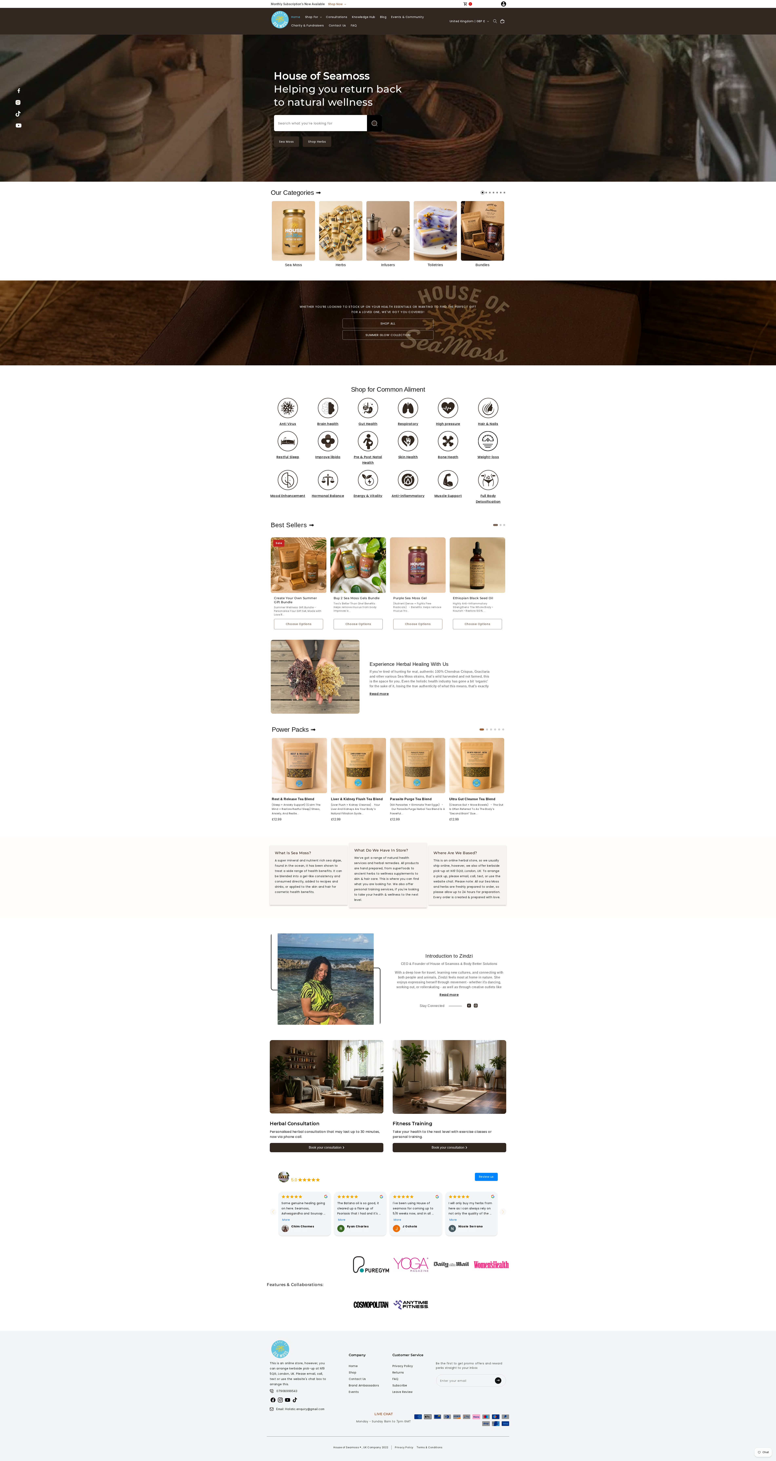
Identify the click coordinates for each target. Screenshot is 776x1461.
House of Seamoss (305, 1174)
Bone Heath (448, 457)
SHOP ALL (388, 323)
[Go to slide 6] (501, 192)
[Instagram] (476, 1005)
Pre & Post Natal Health (368, 460)
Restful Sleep (287, 457)
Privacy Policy (402, 1366)
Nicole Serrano (470, 1226)
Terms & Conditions (429, 1447)
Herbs (341, 265)
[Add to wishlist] (320, 541)
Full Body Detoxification (488, 498)
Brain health (327, 424)
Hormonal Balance (328, 495)
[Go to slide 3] (490, 192)
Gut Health (367, 424)
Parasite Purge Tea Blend (411, 799)
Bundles (482, 265)
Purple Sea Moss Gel (410, 598)
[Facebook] (469, 1005)
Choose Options (298, 624)
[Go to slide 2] (486, 192)
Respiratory (408, 424)
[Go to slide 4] (493, 192)
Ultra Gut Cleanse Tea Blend (472, 799)
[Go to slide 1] (482, 192)
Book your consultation (325, 1147)
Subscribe (399, 1385)
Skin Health (408, 457)
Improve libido (327, 457)
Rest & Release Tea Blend (293, 799)
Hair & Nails (488, 424)
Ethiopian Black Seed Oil (473, 598)
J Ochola (410, 1226)
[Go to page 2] (501, 525)
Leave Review (402, 1392)
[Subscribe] (499, 1380)
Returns (398, 1372)
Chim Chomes (302, 1226)
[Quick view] (320, 550)
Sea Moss (286, 142)
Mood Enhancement (287, 495)
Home (353, 1366)
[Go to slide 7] (504, 192)
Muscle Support (448, 495)
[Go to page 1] (495, 525)
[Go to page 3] (504, 525)
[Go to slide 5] (497, 192)
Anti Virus (287, 424)
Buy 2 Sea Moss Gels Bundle (357, 598)
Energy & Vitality (368, 495)
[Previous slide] (273, 1211)
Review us (486, 1177)
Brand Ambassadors (364, 1385)
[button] (313, 17)
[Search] (374, 123)
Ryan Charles (358, 1226)
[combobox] (328, 123)
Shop (352, 1372)
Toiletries (435, 265)
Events (354, 1392)
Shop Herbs (317, 142)
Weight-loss (488, 457)
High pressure (448, 424)
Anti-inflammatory (408, 495)
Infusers (388, 265)
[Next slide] (503, 1211)
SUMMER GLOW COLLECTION (388, 335)
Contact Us (357, 1379)
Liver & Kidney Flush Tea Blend (357, 799)
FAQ (395, 1379)
